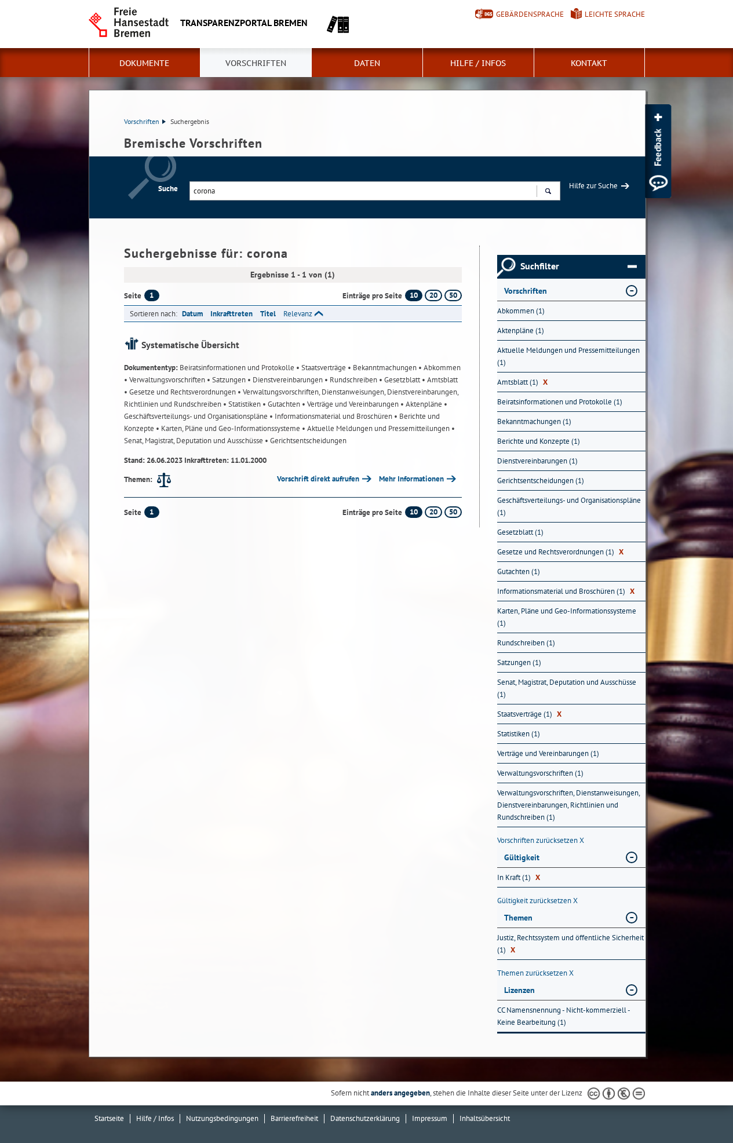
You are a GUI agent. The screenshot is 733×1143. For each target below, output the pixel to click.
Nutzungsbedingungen (222, 1118)
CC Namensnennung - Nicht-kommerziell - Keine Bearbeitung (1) (563, 1016)
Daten (367, 63)
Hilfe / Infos (478, 63)
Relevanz (297, 314)
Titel (268, 314)
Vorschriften (255, 63)
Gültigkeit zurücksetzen (537, 900)
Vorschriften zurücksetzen (540, 840)
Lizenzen (519, 990)
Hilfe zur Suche (593, 186)
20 (433, 295)
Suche (168, 188)
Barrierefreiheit (294, 1118)
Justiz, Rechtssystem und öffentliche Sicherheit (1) (570, 944)
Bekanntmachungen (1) (534, 421)
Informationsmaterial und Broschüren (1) (565, 591)
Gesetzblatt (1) (520, 532)
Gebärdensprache (530, 14)
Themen (518, 917)
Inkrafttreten (231, 314)
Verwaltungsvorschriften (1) (540, 773)
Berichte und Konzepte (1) (538, 441)
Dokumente (144, 63)
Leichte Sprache (615, 14)
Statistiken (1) (518, 734)
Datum (192, 314)
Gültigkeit (521, 857)
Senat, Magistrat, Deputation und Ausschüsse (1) (566, 688)
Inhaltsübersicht (485, 1118)
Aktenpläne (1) (520, 330)
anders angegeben (400, 1093)
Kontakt (589, 63)
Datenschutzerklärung (365, 1118)
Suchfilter (539, 266)
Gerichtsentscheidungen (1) (540, 480)
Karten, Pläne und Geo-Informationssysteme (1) (566, 617)
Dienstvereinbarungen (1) (537, 461)
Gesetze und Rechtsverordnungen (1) (560, 552)
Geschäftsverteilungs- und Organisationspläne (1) (569, 506)
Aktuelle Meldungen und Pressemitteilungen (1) (568, 356)
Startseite (109, 1118)
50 (453, 295)
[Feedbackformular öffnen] (658, 151)
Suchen (548, 190)
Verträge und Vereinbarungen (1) (548, 753)
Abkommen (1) (521, 311)
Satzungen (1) (519, 662)
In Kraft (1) (518, 877)
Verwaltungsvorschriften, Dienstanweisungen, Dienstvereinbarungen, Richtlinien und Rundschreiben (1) (568, 805)
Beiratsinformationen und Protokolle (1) (559, 402)
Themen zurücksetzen (535, 973)
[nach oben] (697, 1107)
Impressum (429, 1118)
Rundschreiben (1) (526, 643)
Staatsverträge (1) (529, 714)
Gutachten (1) (518, 571)
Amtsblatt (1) (522, 382)
